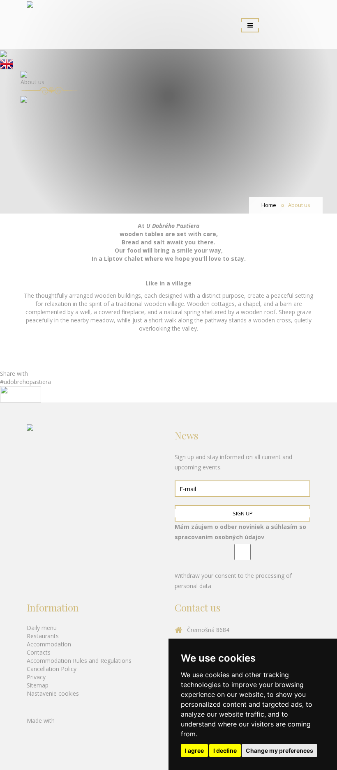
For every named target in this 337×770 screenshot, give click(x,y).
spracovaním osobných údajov (219, 537)
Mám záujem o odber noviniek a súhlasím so (240, 532)
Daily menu (42, 628)
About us (299, 205)
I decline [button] (225, 750)
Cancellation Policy (51, 669)
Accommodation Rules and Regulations (79, 660)
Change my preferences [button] (279, 750)
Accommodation (49, 644)
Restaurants (43, 636)
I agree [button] (194, 750)
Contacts (39, 652)
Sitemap (37, 685)
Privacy (36, 677)
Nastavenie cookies (53, 693)
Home (268, 205)
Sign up (243, 513)
